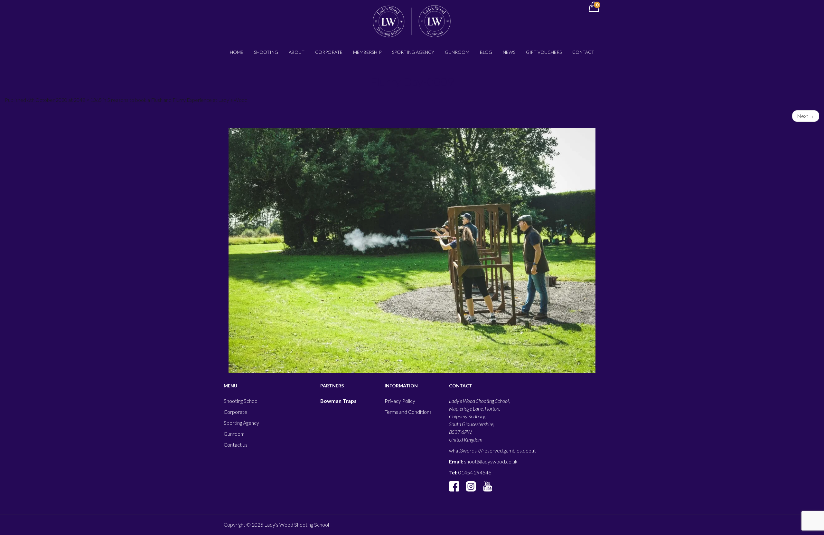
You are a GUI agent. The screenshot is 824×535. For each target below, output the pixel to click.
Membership (367, 52)
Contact (583, 52)
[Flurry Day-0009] (412, 250)
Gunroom (457, 52)
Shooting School (241, 401)
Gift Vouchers (544, 52)
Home (236, 52)
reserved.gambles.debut (509, 450)
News (509, 52)
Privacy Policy (400, 401)
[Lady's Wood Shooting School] (412, 21)
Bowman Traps (338, 401)
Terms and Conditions (408, 412)
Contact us (236, 445)
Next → (805, 116)
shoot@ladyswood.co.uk (491, 461)
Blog (486, 52)
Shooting (266, 52)
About (296, 52)
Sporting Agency (413, 52)
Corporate (328, 52)
